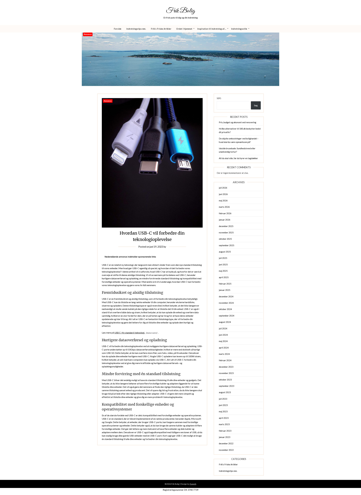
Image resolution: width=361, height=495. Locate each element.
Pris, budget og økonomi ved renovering (237, 122)
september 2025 (226, 245)
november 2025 (226, 232)
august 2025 (225, 251)
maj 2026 (223, 200)
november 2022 (226, 450)
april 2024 (224, 347)
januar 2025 (224, 290)
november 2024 (226, 303)
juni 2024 (223, 335)
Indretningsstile (239, 28)
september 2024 (226, 315)
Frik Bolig (180, 11)
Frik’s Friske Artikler (161, 28)
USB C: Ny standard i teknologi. (129, 332)
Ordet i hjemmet (184, 28)
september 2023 (226, 386)
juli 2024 (223, 328)
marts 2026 (224, 207)
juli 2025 (223, 258)
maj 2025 (223, 271)
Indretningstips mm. (136, 28)
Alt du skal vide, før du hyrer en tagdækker (238, 158)
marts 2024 (224, 354)
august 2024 (225, 322)
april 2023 (224, 418)
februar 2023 (225, 430)
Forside (117, 28)
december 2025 (226, 226)
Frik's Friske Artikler (228, 464)
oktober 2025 (225, 239)
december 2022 (226, 443)
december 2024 (226, 296)
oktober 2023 (225, 379)
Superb (193, 484)
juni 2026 (223, 194)
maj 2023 (223, 411)
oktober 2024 (225, 309)
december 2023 (226, 367)
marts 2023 (224, 424)
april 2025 (224, 277)
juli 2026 (223, 187)
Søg (219, 98)
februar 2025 (225, 283)
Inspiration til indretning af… (211, 28)
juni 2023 (223, 405)
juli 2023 (223, 398)
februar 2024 (225, 360)
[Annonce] (152, 226)
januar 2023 (224, 437)
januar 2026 (224, 219)
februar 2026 (225, 213)
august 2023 (225, 392)
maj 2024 (223, 341)
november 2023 (226, 373)
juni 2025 (223, 264)
